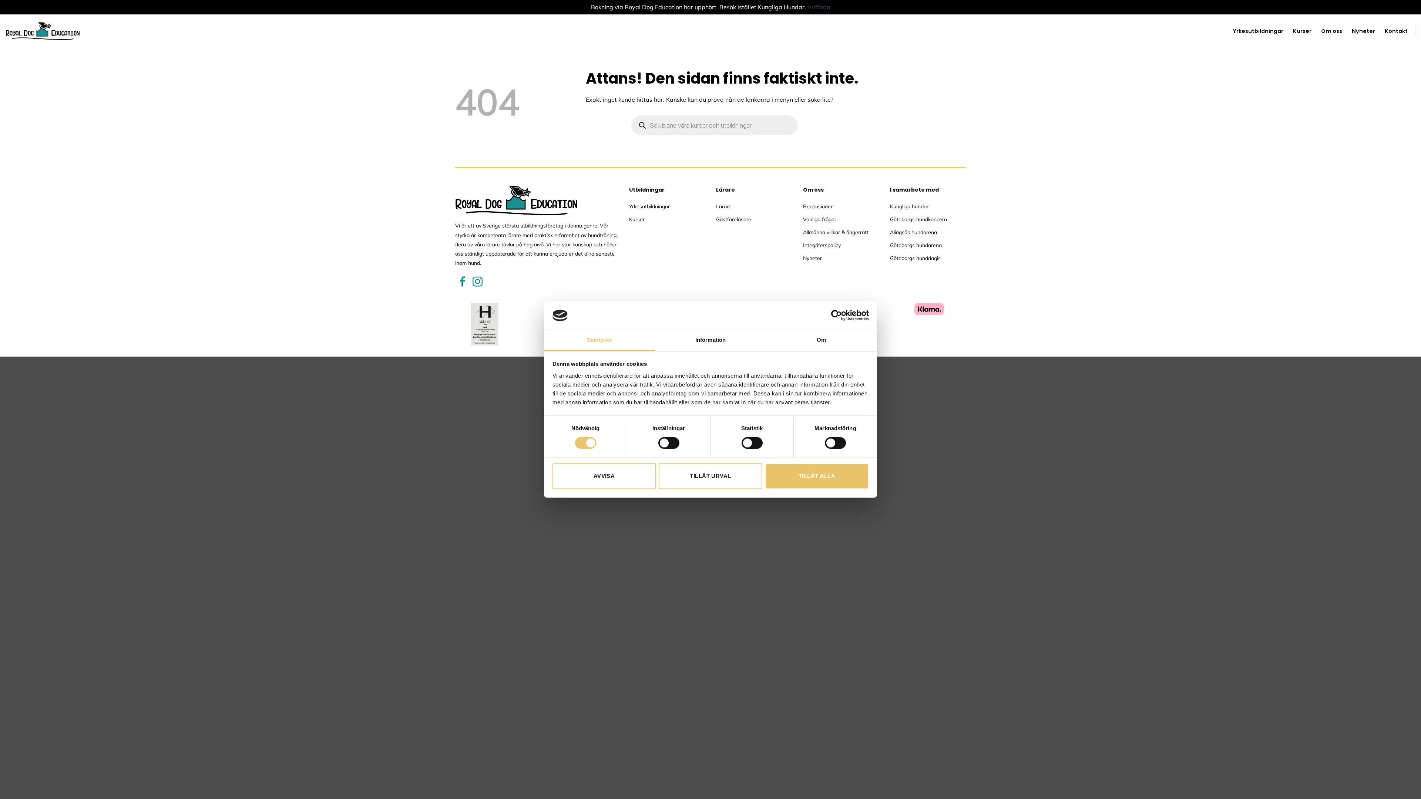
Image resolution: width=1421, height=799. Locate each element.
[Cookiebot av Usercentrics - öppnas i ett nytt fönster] (836, 315)
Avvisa (604, 476)
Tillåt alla (817, 476)
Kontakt (1396, 31)
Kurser (1302, 31)
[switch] (668, 443)
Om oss (1331, 31)
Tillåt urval (710, 476)
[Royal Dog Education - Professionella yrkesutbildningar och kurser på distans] (43, 31)
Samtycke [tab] (599, 340)
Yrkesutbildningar (1258, 31)
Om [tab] (821, 340)
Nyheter (1363, 31)
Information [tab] (710, 340)
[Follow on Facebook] (463, 282)
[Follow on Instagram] (478, 282)
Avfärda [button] (818, 7)
